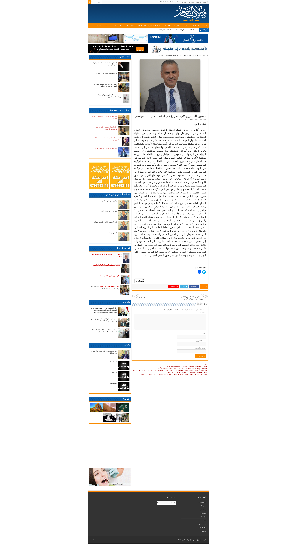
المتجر (204, 520)
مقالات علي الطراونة (154, 25)
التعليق (203, 312)
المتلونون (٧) (113, 233)
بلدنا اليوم (196, 25)
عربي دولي (187, 25)
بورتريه (126, 398)
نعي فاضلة (113, 362)
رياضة (121, 25)
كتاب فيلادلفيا (141, 25)
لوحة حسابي (202, 527)
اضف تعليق (175, 119)
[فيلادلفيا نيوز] (190, 12)
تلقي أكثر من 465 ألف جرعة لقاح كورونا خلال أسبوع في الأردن (192, 297)
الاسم (203, 333)
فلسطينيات (99, 25)
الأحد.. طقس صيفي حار (144, 296)
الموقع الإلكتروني (200, 348)
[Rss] (93, 539)
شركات (108, 25)
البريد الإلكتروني (200, 341)
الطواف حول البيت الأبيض (108, 211)
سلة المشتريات (201, 524)
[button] (170, 85)
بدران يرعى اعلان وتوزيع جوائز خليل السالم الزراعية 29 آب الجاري (177, 30)
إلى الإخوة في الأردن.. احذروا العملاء (105, 222)
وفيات (127, 344)
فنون (126, 25)
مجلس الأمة (167, 25)
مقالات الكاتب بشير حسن (117, 194)
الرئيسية (205, 2)
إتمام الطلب (202, 502)
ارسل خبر (191, 2)
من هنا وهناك (177, 25)
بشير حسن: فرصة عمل (109, 201)
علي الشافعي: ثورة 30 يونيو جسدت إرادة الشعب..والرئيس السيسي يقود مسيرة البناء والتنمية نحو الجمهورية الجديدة (104, 310)
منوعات (132, 25)
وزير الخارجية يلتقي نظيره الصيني (106, 73)
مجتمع (114, 25)
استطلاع (203, 513)
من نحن (198, 2)
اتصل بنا (184, 2)
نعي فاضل (113, 372)
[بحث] (89, 2)
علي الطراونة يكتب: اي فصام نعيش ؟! (105, 148)
